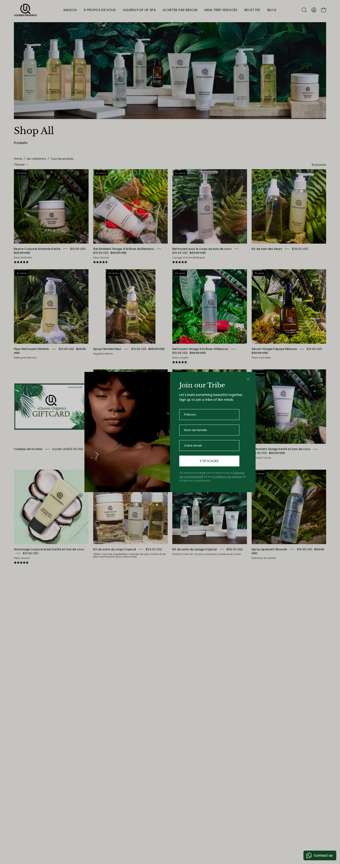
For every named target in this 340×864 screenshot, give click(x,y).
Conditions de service (226, 476)
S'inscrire (209, 461)
